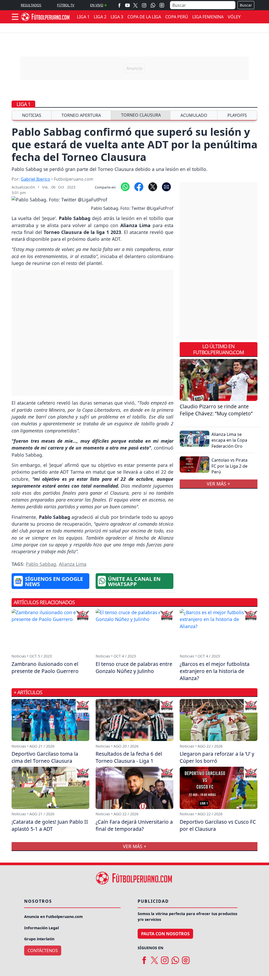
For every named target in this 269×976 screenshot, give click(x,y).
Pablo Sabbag (41, 564)
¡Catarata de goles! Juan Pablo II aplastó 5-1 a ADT (50, 825)
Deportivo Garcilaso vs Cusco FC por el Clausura (218, 825)
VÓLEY (234, 17)
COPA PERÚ (176, 17)
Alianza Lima (72, 564)
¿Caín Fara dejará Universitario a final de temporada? (134, 825)
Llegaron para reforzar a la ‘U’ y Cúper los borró (217, 757)
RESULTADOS (31, 5)
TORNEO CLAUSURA (141, 115)
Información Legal (41, 927)
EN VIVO (96, 5)
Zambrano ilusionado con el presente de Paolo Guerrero (45, 667)
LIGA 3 (117, 17)
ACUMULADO (193, 115)
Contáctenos (43, 950)
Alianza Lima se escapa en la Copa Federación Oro (229, 440)
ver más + (218, 484)
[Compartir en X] (152, 186)
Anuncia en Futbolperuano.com (53, 916)
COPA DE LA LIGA (144, 17)
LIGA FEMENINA (208, 17)
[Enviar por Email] (166, 186)
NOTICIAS (31, 115)
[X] (135, 5)
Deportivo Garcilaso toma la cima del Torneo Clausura (45, 757)
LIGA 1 (83, 17)
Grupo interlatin (39, 938)
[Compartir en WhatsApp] (125, 186)
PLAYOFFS (237, 115)
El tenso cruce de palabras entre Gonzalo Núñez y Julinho (134, 667)
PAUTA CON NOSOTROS (165, 934)
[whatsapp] (175, 958)
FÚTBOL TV (65, 5)
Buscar (246, 5)
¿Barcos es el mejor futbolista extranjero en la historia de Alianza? (215, 671)
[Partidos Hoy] (161, 5)
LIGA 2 (100, 17)
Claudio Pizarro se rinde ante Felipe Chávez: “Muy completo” (216, 410)
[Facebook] (119, 5)
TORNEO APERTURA (81, 115)
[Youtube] (127, 5)
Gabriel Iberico (35, 179)
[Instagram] (144, 5)
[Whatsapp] (153, 5)
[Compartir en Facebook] (138, 186)
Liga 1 (23, 104)
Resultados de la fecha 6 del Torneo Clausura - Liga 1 (129, 757)
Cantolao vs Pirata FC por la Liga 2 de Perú (229, 466)
